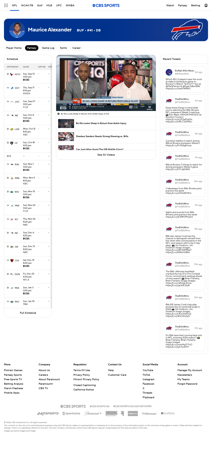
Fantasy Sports (13, 375)
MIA (17, 205)
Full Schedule (28, 313)
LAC (17, 101)
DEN (17, 274)
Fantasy (31, 48)
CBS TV (43, 388)
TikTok (146, 375)
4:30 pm (28, 275)
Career (76, 48)
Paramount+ (46, 384)
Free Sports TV (13, 379)
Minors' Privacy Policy (86, 379)
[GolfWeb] (168, 413)
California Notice (83, 389)
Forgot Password (187, 384)
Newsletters (184, 375)
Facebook (148, 384)
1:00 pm (29, 75)
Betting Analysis (13, 384)
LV (16, 143)
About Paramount (49, 379)
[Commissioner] (115, 412)
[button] (6, 5)
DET (17, 88)
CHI (17, 260)
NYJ (17, 192)
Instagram (149, 379)
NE (16, 115)
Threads (147, 392)
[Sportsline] (71, 413)
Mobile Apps (11, 392)
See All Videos (106, 154)
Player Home (14, 48)
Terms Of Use (81, 370)
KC (16, 219)
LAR (17, 129)
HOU (17, 74)
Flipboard (148, 397)
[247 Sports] (48, 412)
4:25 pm (29, 144)
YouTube (148, 370)
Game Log (48, 48)
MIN (17, 178)
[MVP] (133, 412)
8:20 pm (29, 220)
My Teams (183, 379)
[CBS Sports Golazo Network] (132, 406)
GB (16, 246)
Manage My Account (189, 370)
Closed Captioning (84, 385)
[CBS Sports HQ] (99, 406)
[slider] (106, 101)
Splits (63, 48)
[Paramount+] (93, 412)
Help (111, 370)
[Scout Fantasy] (149, 413)
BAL (17, 164)
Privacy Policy (81, 375)
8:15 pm (28, 89)
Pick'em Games (13, 370)
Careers (43, 375)
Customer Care (117, 375)
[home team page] (11, 74)
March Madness (13, 388)
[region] (106, 83)
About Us (44, 370)
